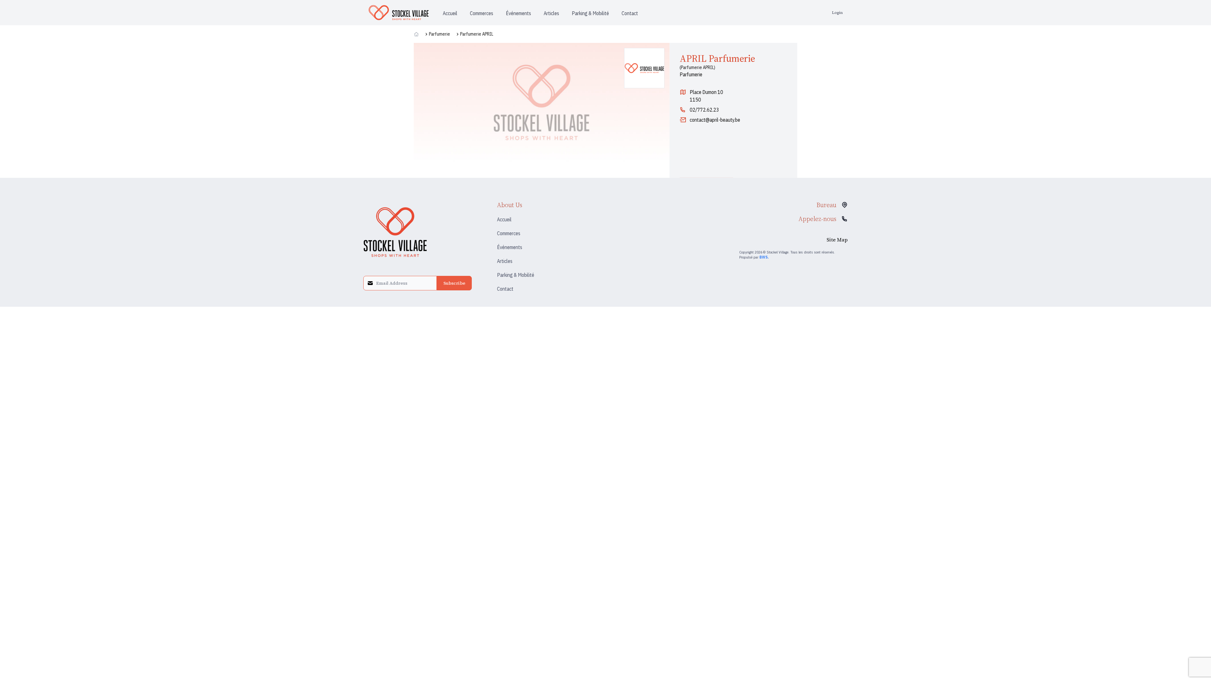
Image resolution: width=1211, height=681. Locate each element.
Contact (505, 289)
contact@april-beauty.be (715, 120)
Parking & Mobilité (515, 275)
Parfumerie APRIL (476, 34)
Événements (509, 247)
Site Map (837, 239)
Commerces (508, 233)
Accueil (504, 219)
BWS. (764, 257)
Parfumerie (439, 34)
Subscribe (454, 283)
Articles (504, 261)
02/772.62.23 (704, 110)
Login (837, 12)
